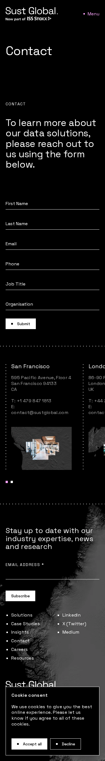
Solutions (21, 615)
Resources (22, 658)
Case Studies (25, 624)
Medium (71, 632)
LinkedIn (71, 615)
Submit (23, 323)
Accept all (32, 743)
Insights (20, 632)
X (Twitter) (74, 624)
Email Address (25, 564)
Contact (20, 641)
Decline (68, 743)
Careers (19, 649)
